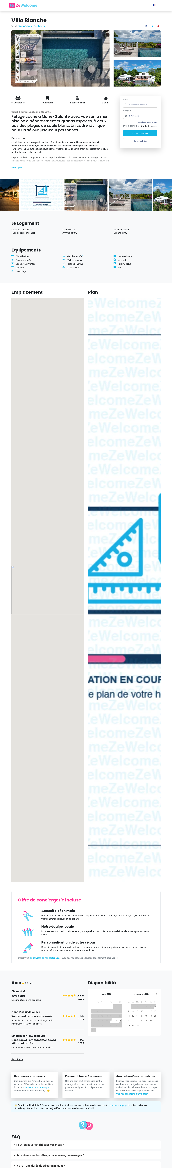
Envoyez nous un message (36, 1087)
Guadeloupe (39, 26)
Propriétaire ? (141, 5)
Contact (123, 5)
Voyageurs (127, 111)
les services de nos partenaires (44, 958)
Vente (112, 5)
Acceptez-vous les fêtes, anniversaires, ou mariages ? (50, 1155)
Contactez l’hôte (140, 141)
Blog (102, 5)
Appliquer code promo (147, 122)
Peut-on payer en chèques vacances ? (40, 1144)
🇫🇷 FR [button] (156, 5)
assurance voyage (118, 1105)
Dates (125, 99)
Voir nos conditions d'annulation (132, 1093)
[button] (155, 994)
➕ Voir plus (17, 1059)
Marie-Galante (25, 26)
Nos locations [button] (88, 5)
